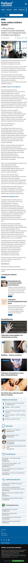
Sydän (3, 10)
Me (1, 531)
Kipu (3, 342)
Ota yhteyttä (3, 533)
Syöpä (15, 10)
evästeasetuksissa (14, 557)
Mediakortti (3, 529)
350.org (17, 229)
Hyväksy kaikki (18, 560)
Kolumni (10, 296)
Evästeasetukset (7, 560)
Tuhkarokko (5, 322)
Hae (6, 15)
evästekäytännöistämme (19, 554)
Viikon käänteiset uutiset (12, 196)
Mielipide (3, 19)
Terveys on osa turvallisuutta (13, 86)
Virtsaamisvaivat (6, 360)
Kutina (4, 380)
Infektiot (21, 10)
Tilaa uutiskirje (4, 535)
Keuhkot (9, 10)
